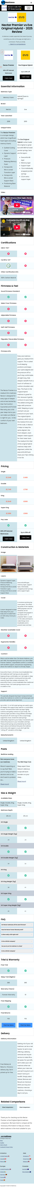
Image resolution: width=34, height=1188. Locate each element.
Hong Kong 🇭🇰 (27, 1159)
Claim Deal (29, 8)
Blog (1, 1140)
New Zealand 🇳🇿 (26, 1172)
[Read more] (4, 784)
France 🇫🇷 (3, 1177)
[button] (31, 2)
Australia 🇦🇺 (25, 1169)
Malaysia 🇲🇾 (26, 1161)
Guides (2, 1143)
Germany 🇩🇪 (3, 1174)
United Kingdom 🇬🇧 (5, 1169)
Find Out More (9, 1025)
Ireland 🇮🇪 (3, 1172)
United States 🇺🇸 (4, 1156)
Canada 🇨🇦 (3, 1159)
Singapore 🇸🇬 (26, 1156)
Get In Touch (3, 1145)
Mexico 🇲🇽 (3, 1161)
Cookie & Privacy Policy (6, 1147)
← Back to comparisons (17, 44)
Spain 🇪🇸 (2, 1180)
